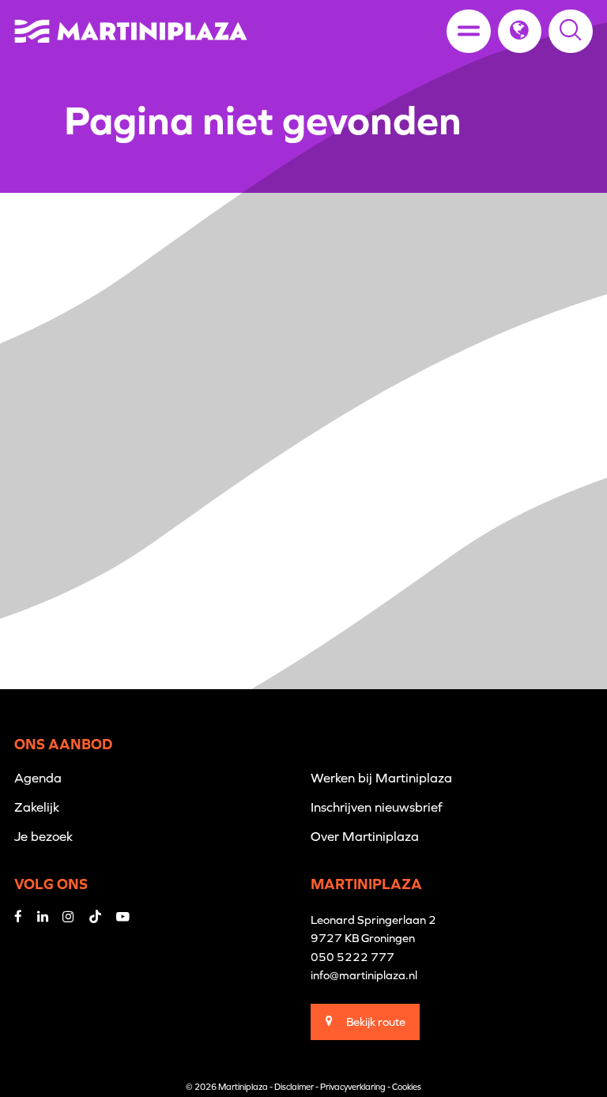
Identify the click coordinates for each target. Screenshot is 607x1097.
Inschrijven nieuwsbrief (377, 807)
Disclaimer (294, 1086)
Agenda (38, 778)
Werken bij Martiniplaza (381, 778)
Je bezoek (43, 836)
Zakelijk (36, 807)
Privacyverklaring (353, 1086)
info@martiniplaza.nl (364, 975)
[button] (519, 31)
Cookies (406, 1086)
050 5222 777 (352, 956)
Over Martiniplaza (365, 836)
